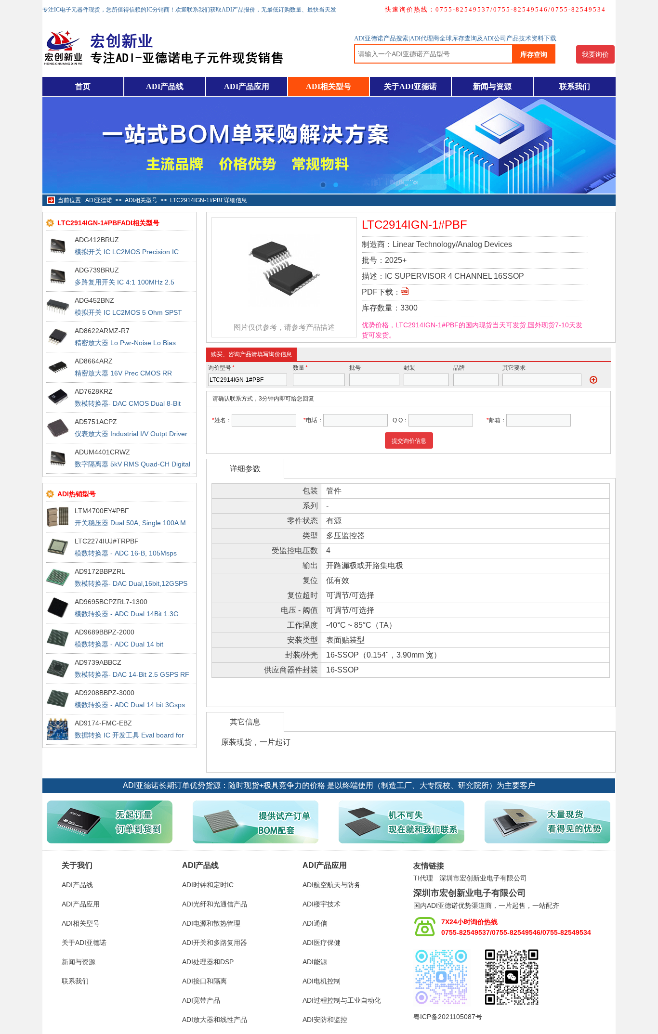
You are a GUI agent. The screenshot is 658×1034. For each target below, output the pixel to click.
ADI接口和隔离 (204, 981)
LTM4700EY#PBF (102, 511)
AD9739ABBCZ (98, 662)
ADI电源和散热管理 (211, 923)
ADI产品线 (165, 86)
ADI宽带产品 (201, 1000)
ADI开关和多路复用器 (214, 942)
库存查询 (533, 54)
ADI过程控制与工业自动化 (342, 1000)
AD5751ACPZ (96, 422)
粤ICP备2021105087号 (447, 1017)
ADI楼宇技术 (322, 904)
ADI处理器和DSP (208, 962)
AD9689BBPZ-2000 (104, 632)
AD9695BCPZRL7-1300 (111, 602)
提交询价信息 (409, 441)
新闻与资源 (492, 86)
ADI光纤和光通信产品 (214, 904)
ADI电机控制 (322, 981)
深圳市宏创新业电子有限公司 (483, 878)
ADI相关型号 (328, 86)
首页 (83, 86)
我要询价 (595, 54)
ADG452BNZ (94, 300)
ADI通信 (315, 923)
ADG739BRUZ (97, 270)
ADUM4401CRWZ (102, 452)
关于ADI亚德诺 (410, 86)
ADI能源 (315, 962)
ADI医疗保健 (322, 942)
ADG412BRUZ (97, 240)
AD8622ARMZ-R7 (102, 331)
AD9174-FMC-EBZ (103, 723)
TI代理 (423, 878)
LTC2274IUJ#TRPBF (107, 541)
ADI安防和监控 (325, 1019)
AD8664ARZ (94, 361)
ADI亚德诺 (98, 200)
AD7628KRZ (94, 391)
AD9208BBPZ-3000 (104, 693)
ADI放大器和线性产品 (214, 1019)
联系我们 (574, 86)
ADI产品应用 (246, 86)
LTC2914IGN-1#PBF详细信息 (208, 200)
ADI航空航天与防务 (332, 885)
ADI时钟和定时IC (208, 885)
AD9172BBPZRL (100, 571)
